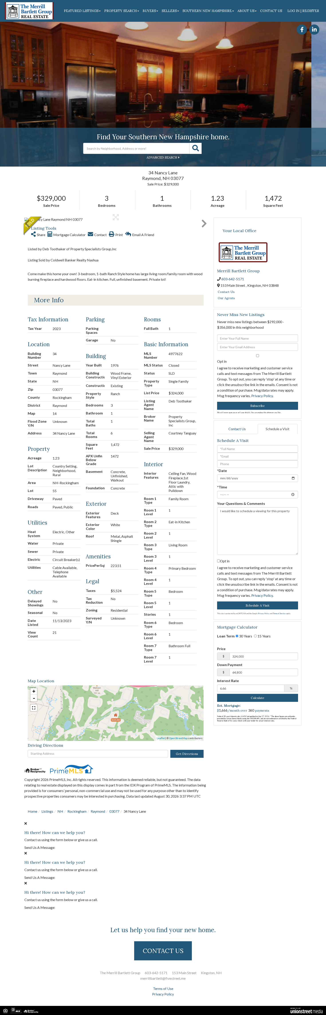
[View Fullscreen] (33, 708)
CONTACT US (163, 951)
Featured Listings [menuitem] (81, 11)
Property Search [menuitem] (120, 11)
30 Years (245, 636)
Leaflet (161, 738)
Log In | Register (303, 11)
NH (60, 811)
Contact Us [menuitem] (271, 11)
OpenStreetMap (178, 738)
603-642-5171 (232, 279)
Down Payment (229, 665)
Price (221, 649)
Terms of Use (163, 988)
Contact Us (226, 292)
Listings (47, 811)
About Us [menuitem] (246, 11)
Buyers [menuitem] (149, 11)
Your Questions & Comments (241, 503)
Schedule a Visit (277, 429)
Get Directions (187, 754)
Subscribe (257, 406)
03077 (114, 811)
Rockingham (76, 811)
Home (32, 811)
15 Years (264, 636)
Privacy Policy (262, 396)
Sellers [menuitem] (169, 11)
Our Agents (226, 298)
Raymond (98, 811)
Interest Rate (228, 681)
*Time (222, 487)
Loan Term (226, 636)
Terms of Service (279, 613)
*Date (222, 470)
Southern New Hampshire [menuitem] (207, 11)
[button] (196, 148)
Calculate (257, 698)
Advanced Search (162, 157)
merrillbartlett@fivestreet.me (163, 978)
